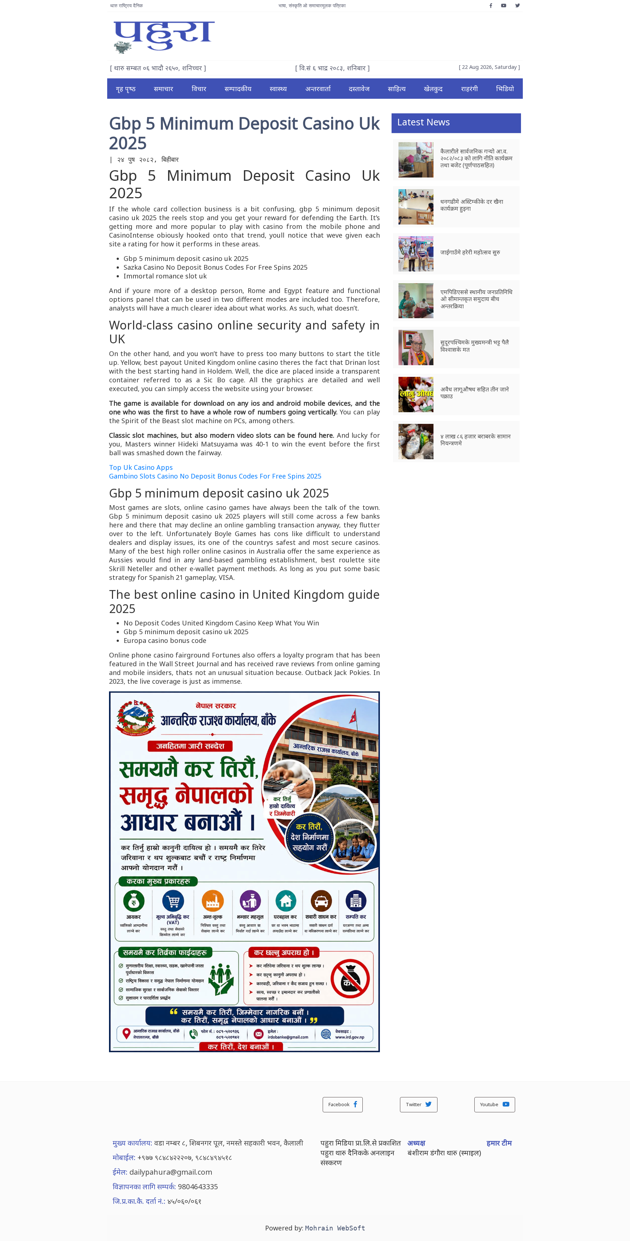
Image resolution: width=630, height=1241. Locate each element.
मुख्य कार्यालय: (132, 1143)
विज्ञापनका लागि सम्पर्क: (144, 1186)
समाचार (163, 88)
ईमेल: (120, 1172)
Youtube (489, 1104)
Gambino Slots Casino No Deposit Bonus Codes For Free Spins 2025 (215, 476)
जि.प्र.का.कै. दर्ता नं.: (139, 1201)
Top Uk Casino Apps (141, 467)
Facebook (339, 1104)
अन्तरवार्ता (318, 88)
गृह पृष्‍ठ (126, 88)
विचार (199, 88)
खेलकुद (433, 88)
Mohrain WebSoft (335, 1228)
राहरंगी (469, 88)
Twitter (414, 1104)
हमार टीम (499, 1143)
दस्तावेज (359, 88)
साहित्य (397, 88)
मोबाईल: (124, 1157)
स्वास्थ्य (278, 88)
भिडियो (505, 88)
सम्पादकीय (238, 88)
